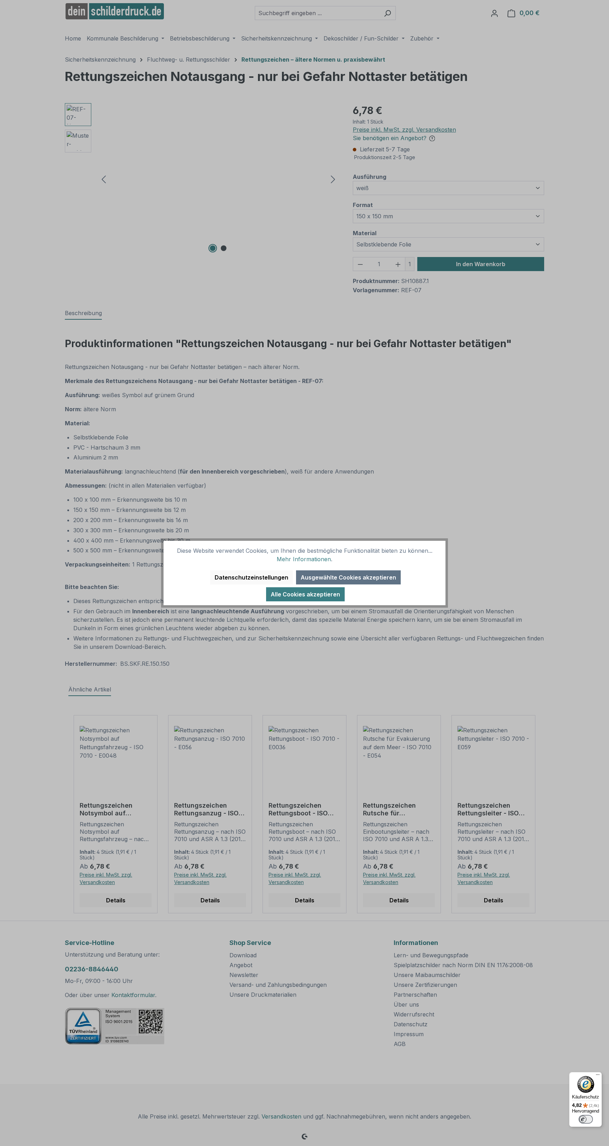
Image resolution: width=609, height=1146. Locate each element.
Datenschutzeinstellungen (251, 577)
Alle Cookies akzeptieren (305, 594)
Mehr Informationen (304, 559)
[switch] (586, 1119)
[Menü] (597, 1076)
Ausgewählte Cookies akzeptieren (348, 577)
